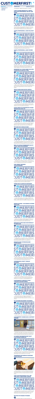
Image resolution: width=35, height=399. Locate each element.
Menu (33, 2)
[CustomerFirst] (16, 3)
